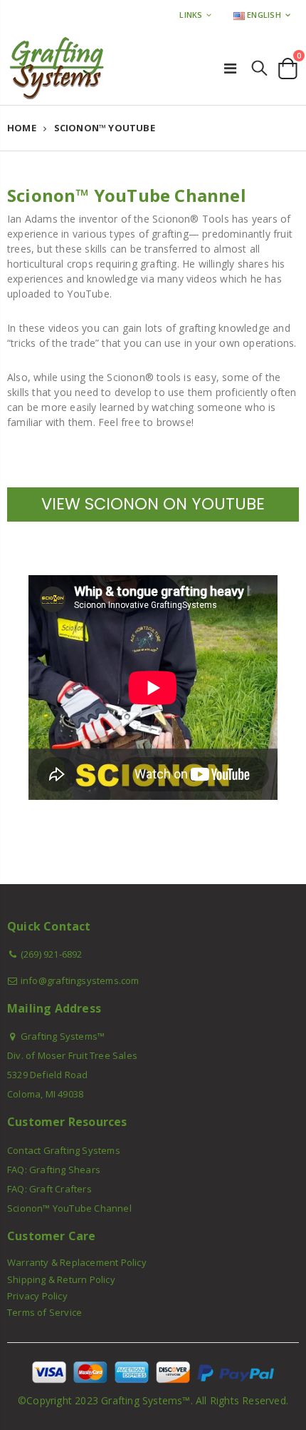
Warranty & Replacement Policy (77, 1262)
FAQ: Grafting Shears (53, 1169)
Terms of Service (44, 1312)
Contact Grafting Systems (63, 1150)
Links (190, 14)
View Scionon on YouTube (153, 503)
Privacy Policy (37, 1295)
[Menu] (230, 68)
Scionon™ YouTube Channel (69, 1208)
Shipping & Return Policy (61, 1279)
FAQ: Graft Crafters (49, 1188)
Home (21, 127)
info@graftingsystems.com (80, 980)
